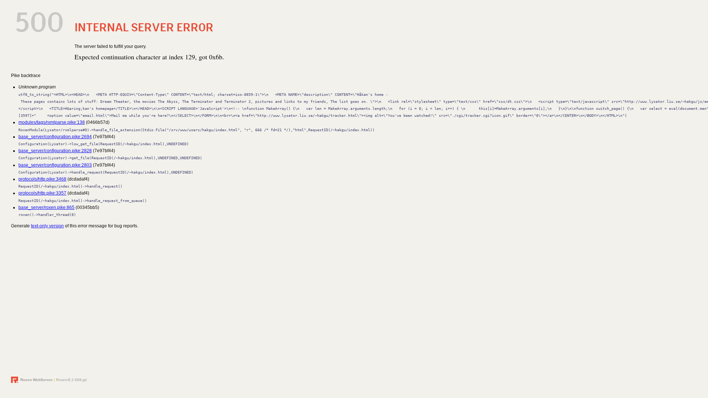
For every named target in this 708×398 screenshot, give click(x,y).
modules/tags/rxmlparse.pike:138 (51, 122)
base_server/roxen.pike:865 (46, 207)
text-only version (47, 225)
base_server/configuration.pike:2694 (55, 136)
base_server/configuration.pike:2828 (55, 150)
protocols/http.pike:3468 (42, 179)
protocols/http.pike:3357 (42, 193)
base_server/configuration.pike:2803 (55, 165)
